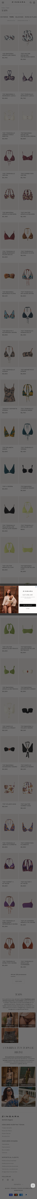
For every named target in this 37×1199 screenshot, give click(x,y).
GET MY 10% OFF (27, 605)
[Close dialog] (36, 586)
